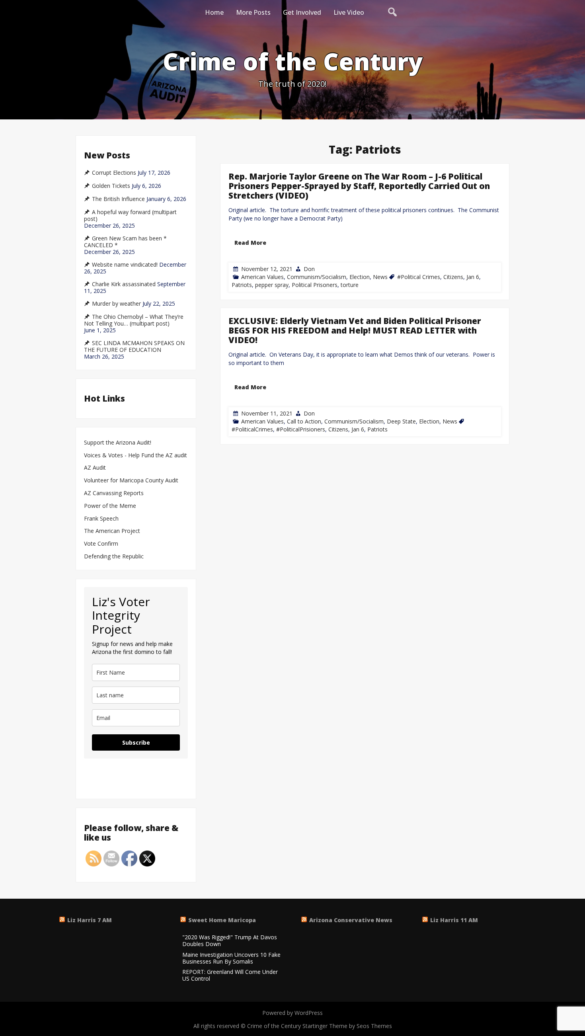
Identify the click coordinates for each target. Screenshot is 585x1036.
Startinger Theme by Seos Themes (347, 1026)
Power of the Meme (110, 506)
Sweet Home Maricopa (222, 920)
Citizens (453, 277)
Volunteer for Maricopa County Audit (132, 480)
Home (214, 12)
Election (359, 277)
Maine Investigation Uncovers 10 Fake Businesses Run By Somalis (231, 958)
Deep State (401, 421)
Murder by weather (116, 303)
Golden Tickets (111, 185)
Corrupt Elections (114, 172)
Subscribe (136, 742)
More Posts (253, 12)
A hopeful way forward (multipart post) (130, 215)
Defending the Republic (114, 556)
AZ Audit (95, 467)
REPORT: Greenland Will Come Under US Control (230, 975)
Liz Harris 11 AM (454, 920)
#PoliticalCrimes (252, 429)
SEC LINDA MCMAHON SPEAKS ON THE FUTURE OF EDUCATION (134, 346)
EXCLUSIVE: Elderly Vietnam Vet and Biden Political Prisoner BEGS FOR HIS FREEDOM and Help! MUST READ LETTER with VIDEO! (354, 330)
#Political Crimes (418, 277)
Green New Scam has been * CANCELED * (125, 242)
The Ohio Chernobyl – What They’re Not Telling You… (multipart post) (133, 320)
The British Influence (118, 199)
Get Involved (302, 12)
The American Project (112, 531)
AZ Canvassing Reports (114, 493)
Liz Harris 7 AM (89, 920)
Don (309, 269)
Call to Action (304, 421)
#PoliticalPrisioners (300, 429)
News (380, 277)
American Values (262, 277)
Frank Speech (101, 518)
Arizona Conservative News (350, 920)
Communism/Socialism (316, 277)
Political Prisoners (314, 285)
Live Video (348, 12)
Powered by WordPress (292, 1012)
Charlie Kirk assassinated (124, 284)
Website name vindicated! (125, 264)
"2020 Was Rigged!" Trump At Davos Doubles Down (229, 941)
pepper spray (272, 285)
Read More (250, 242)
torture (350, 285)
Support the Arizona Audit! (117, 442)
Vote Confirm (101, 543)
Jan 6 (472, 277)
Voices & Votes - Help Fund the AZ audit (135, 455)
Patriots (242, 285)
